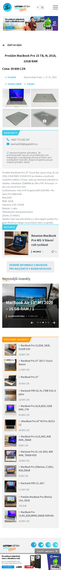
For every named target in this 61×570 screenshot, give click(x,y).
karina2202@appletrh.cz (24, 144)
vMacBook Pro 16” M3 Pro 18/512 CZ (37, 423)
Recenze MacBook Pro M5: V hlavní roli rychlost (43, 240)
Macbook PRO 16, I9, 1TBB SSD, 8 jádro (37, 392)
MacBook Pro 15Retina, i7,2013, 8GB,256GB (36, 468)
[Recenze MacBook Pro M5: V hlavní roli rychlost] (16, 243)
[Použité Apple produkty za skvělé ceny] (16, 7)
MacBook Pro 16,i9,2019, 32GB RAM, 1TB (35, 407)
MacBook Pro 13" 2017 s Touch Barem (35, 362)
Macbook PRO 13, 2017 (32, 483)
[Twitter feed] (41, 544)
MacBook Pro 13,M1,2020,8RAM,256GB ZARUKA (36, 513)
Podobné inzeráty (16, 339)
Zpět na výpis (14, 45)
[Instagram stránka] (48, 544)
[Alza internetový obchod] (30, 23)
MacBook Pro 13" (30, 377)
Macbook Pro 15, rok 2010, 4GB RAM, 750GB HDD (36, 453)
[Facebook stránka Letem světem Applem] (33, 544)
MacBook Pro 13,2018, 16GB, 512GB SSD (34, 347)
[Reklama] (30, 562)
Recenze (37, 251)
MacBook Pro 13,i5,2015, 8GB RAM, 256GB (35, 438)
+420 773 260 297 (20, 139)
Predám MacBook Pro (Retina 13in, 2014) (35, 498)
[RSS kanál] (55, 544)
